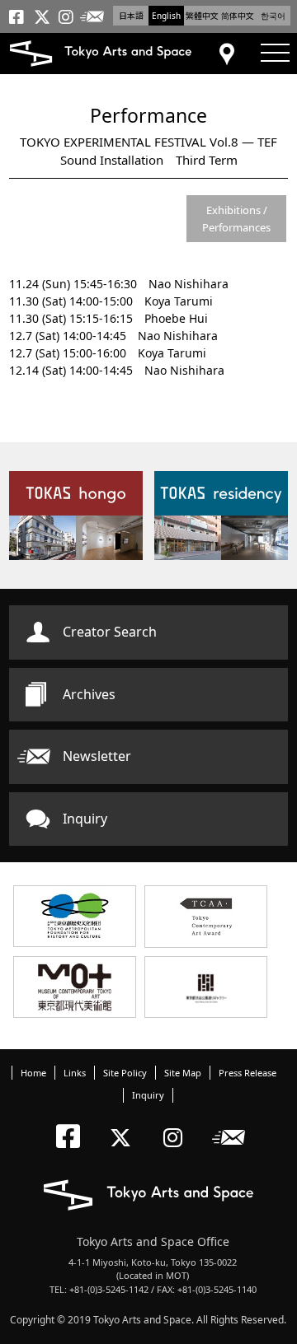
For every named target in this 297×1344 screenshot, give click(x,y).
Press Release (247, 1072)
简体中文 (237, 15)
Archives (89, 694)
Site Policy (125, 1072)
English (166, 15)
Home (33, 1072)
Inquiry (85, 819)
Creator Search (110, 632)
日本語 (131, 15)
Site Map (182, 1072)
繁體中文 (202, 15)
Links (75, 1072)
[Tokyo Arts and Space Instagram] (177, 1123)
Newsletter (97, 756)
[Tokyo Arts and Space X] (124, 1123)
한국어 (273, 15)
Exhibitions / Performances (236, 219)
